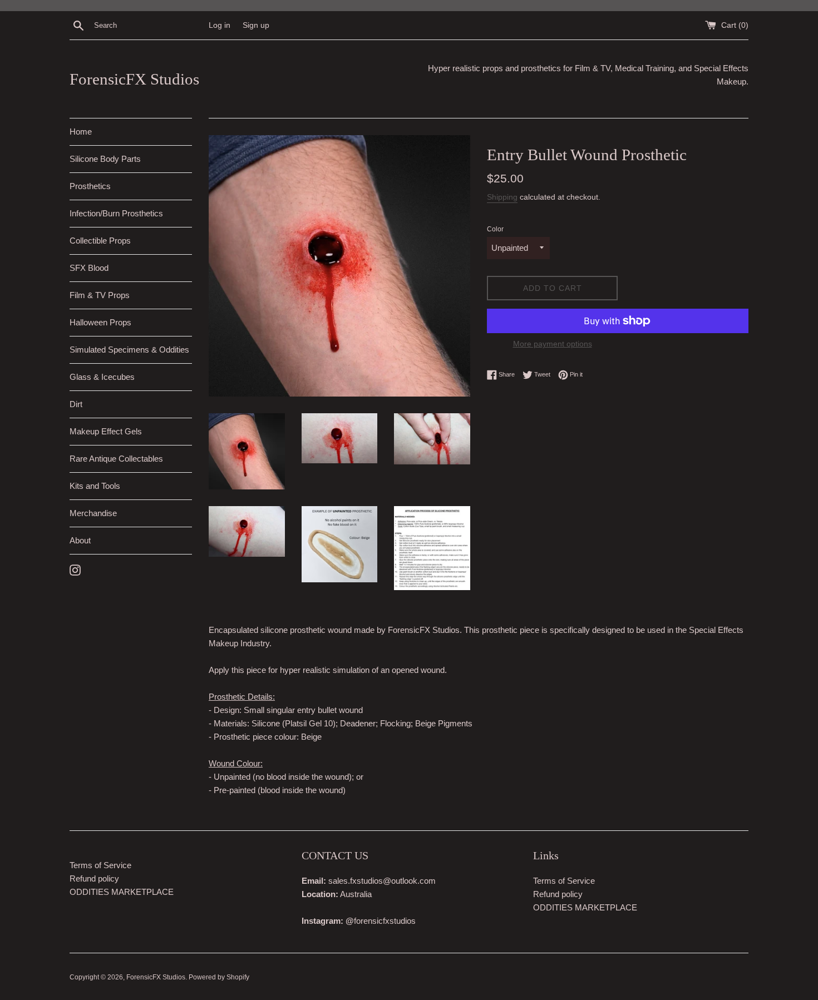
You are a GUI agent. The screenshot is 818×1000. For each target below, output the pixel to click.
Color (495, 229)
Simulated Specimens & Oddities (129, 349)
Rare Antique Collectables (116, 458)
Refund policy (94, 878)
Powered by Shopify (219, 977)
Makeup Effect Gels (106, 431)
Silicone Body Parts (105, 159)
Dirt (76, 404)
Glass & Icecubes (102, 377)
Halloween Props (100, 322)
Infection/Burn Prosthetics (116, 213)
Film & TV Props (100, 295)
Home (81, 131)
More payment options (552, 343)
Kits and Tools (95, 486)
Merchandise (93, 513)
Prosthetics (90, 186)
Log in (219, 25)
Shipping (502, 196)
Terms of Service (100, 865)
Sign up (256, 25)
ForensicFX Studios (134, 79)
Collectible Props (100, 240)
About (80, 540)
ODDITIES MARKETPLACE (122, 892)
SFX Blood (89, 268)
